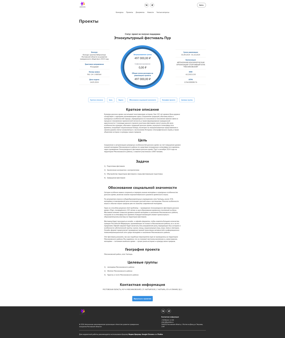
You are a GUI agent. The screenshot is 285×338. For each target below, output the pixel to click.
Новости (150, 12)
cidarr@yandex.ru (167, 322)
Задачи (120, 100)
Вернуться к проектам (142, 299)
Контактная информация (170, 317)
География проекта (168, 100)
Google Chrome (148, 334)
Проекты (129, 12)
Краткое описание (96, 100)
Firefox (160, 334)
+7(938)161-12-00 (167, 320)
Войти (201, 5)
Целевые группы (187, 100)
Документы (140, 12)
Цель (110, 100)
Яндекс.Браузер (134, 334)
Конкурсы (119, 12)
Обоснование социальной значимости (142, 100)
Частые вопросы (162, 12)
